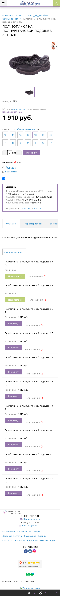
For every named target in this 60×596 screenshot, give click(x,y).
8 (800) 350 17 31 (30, 515)
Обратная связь (31, 518)
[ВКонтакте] (3, 178)
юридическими (18, 109)
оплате (37, 208)
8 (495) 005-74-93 (30, 522)
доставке (26, 208)
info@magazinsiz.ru (31, 525)
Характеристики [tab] (33, 223)
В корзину (31, 152)
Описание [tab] (11, 223)
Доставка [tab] (55, 223)
